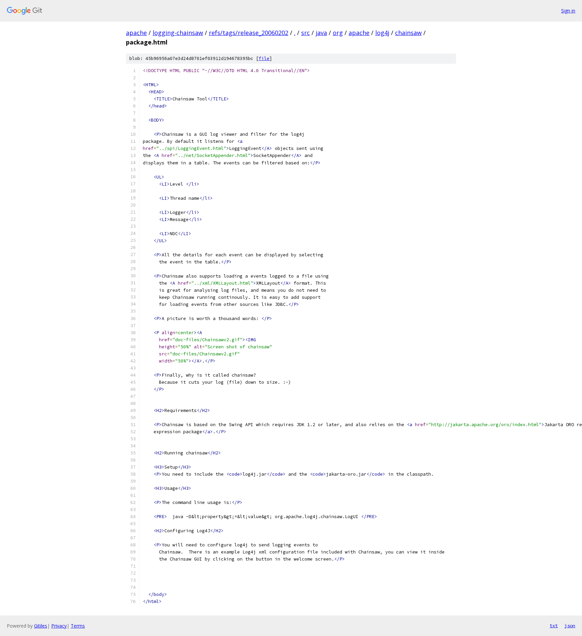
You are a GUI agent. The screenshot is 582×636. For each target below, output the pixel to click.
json (569, 626)
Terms (78, 626)
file (264, 58)
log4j (382, 33)
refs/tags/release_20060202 (248, 33)
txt (554, 626)
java (321, 33)
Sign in (568, 10)
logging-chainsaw (178, 33)
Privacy (59, 626)
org (338, 33)
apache (136, 33)
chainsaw (408, 33)
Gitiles (40, 626)
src (305, 33)
